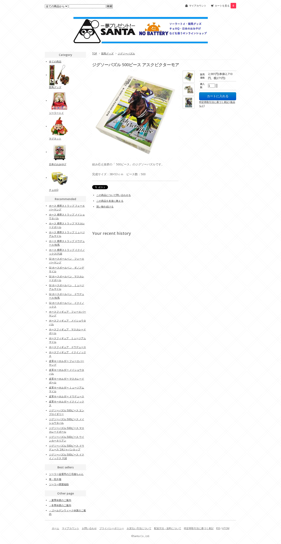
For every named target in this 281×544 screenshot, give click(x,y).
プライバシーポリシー (111, 528)
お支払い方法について (139, 528)
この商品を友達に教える (109, 201)
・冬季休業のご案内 (60, 505)
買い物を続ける (105, 206)
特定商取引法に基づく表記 (199, 528)
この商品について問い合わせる (113, 195)
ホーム (55, 528)
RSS (218, 528)
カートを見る (224, 5)
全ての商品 (55, 61)
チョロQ (53, 190)
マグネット (55, 138)
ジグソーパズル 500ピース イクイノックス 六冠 (66, 456)
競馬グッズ (107, 53)
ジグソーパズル (126, 53)
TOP (94, 53)
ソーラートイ (56, 113)
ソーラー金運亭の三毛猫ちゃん (66, 474)
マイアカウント (197, 5)
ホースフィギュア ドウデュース (67, 347)
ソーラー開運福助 (59, 484)
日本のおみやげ (57, 164)
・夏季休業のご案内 (60, 500)
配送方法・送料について (167, 528)
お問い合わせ (89, 528)
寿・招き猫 (55, 479)
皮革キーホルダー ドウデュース (66, 396)
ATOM (225, 528)
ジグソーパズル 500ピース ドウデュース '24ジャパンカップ (66, 447)
